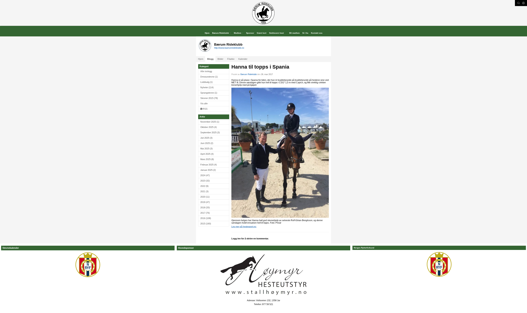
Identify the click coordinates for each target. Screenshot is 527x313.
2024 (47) (205, 175)
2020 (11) (205, 197)
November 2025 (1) (209, 122)
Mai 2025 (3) (206, 148)
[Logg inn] (523, 3)
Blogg (210, 59)
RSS (205, 109)
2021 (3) (204, 191)
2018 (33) (205, 207)
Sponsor (250, 33)
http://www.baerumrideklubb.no (229, 48)
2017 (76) (205, 213)
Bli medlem (294, 33)
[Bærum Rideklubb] (264, 13)
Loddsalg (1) (206, 82)
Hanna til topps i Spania (260, 67)
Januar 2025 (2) (208, 170)
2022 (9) (204, 186)
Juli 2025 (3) (206, 138)
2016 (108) (205, 218)
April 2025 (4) (207, 154)
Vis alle (204, 103)
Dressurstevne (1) (209, 77)
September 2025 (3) (210, 132)
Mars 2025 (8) (207, 159)
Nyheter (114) (207, 87)
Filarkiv (230, 59)
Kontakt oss (316, 33)
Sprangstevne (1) (208, 93)
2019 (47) (205, 202)
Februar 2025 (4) (208, 165)
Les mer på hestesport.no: (244, 226)
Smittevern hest (276, 33)
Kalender (242, 59)
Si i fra (305, 33)
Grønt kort (261, 33)
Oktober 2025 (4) (208, 127)
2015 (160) (205, 223)
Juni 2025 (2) (206, 143)
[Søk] (518, 3)
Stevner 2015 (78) (209, 98)
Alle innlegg (206, 71)
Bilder (220, 59)
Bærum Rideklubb (248, 74)
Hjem (207, 33)
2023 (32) (205, 181)
